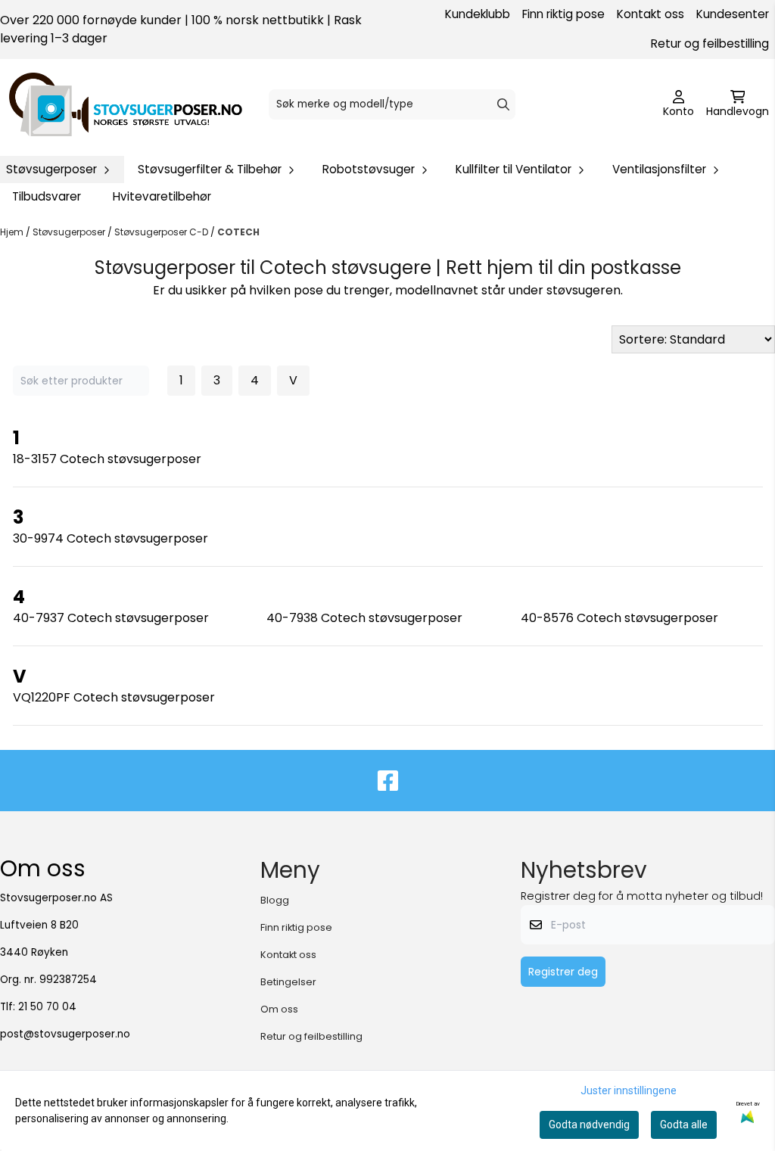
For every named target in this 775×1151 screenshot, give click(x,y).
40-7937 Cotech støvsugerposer (111, 618)
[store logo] (125, 104)
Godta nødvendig (589, 1124)
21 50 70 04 (47, 1007)
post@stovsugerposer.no (65, 1034)
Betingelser (288, 981)
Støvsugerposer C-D (162, 232)
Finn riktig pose (563, 14)
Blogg (274, 900)
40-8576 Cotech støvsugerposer (619, 618)
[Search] (503, 104)
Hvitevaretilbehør (162, 196)
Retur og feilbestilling (710, 43)
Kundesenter (732, 14)
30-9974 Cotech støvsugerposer (110, 538)
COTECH (238, 232)
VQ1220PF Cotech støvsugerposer (114, 697)
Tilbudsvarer (46, 196)
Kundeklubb (477, 14)
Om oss (279, 1009)
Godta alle (684, 1124)
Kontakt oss (650, 14)
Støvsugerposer (70, 232)
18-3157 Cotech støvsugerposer (107, 459)
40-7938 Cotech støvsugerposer (364, 618)
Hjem (13, 232)
